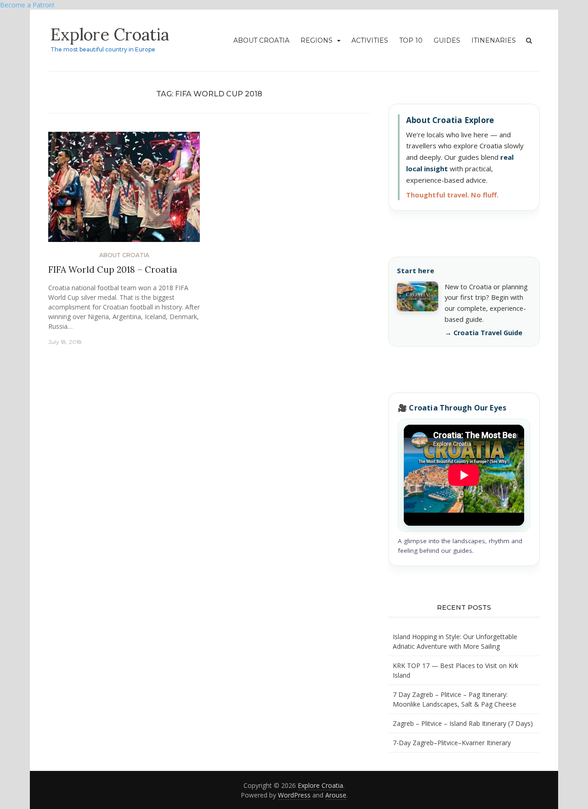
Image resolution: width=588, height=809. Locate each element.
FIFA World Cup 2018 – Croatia (112, 269)
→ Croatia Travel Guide (483, 332)
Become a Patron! (27, 4)
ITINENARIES (493, 40)
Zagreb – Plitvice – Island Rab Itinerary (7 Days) (463, 723)
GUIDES (447, 40)
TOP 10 (411, 40)
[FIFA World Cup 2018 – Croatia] (124, 190)
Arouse (335, 795)
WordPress (294, 795)
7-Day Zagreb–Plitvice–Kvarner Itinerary (452, 742)
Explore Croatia (110, 34)
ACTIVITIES (369, 40)
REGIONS (316, 40)
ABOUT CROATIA (261, 40)
